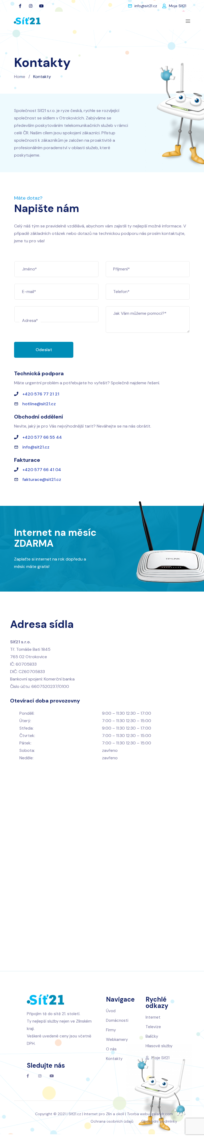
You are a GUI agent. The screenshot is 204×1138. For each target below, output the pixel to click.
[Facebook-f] (20, 6)
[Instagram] (31, 6)
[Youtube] (41, 6)
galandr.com (162, 1113)
